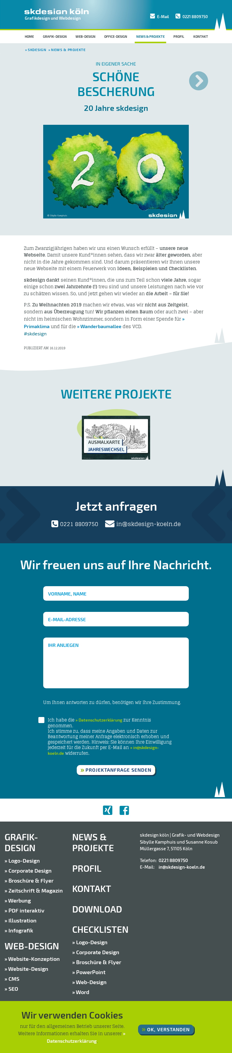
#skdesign (35, 333)
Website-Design (28, 968)
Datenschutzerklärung (100, 719)
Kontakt (200, 36)
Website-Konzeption (34, 958)
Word (82, 992)
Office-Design (115, 36)
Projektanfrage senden (118, 770)
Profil (178, 36)
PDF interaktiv (26, 910)
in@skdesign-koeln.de (148, 524)
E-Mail (162, 16)
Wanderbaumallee (100, 326)
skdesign (37, 49)
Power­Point (90, 972)
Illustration (22, 920)
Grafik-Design (55, 36)
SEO (13, 988)
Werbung (19, 900)
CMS (13, 978)
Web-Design (85, 36)
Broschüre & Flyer (30, 880)
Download (97, 909)
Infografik (20, 930)
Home (29, 36)
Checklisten (100, 929)
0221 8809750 (195, 16)
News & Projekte (151, 36)
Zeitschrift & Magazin (35, 890)
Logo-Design (24, 860)
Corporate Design (30, 870)
